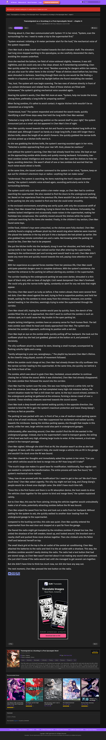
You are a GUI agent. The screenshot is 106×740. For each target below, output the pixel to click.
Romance (62, 660)
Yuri (75, 660)
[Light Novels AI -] (7, 2)
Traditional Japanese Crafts (76, 729)
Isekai (56, 660)
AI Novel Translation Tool (47, 729)
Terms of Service (23, 729)
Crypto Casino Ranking (90, 729)
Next (26, 28)
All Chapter (19, 28)
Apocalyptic (37, 660)
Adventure (29, 660)
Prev (11, 28)
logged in (16, 720)
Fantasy (51, 660)
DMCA (37, 729)
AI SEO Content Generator (61, 729)
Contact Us (31, 729)
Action (23, 660)
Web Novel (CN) (68, 655)
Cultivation (44, 660)
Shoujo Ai (69, 660)
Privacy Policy (13, 729)
